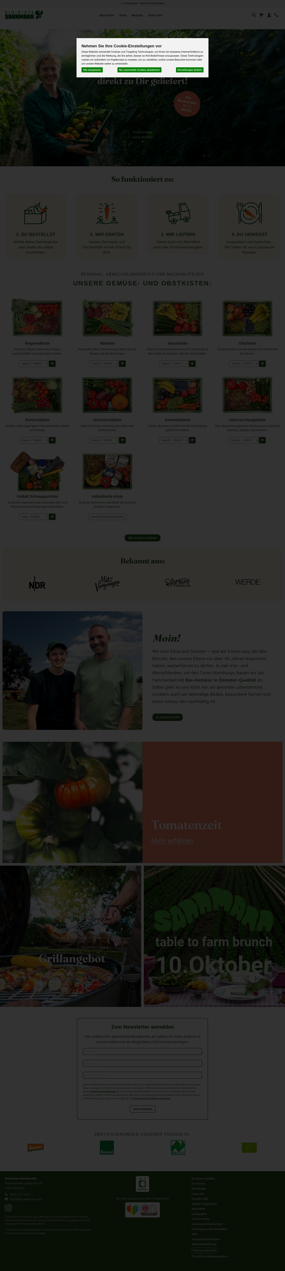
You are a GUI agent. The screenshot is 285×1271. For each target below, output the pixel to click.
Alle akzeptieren (92, 69)
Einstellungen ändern (190, 69)
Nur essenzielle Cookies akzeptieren (139, 69)
